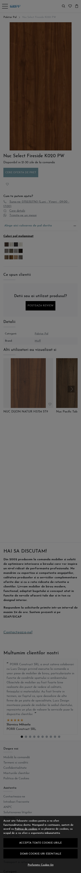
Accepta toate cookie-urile (40, 843)
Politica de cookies (26, 829)
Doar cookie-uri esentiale (40, 853)
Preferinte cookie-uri (40, 865)
